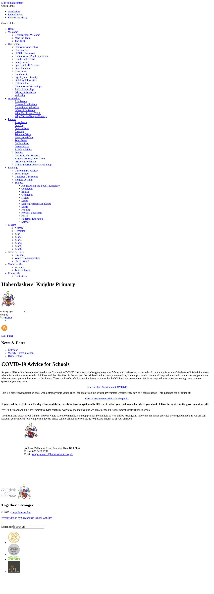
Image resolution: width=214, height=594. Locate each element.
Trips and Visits (23, 134)
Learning (13, 167)
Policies (19, 152)
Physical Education (31, 212)
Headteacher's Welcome (27, 34)
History (25, 197)
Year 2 (18, 236)
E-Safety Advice (23, 149)
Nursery (19, 227)
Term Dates (21, 140)
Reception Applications (27, 107)
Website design (9, 517)
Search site (7, 526)
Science (25, 221)
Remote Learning (24, 179)
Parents (12, 119)
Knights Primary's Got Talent (30, 158)
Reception (20, 230)
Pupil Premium (22, 68)
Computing (27, 188)
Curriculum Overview (26, 170)
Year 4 (18, 242)
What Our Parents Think (28, 113)
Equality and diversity (26, 77)
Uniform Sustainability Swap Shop (33, 164)
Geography (27, 194)
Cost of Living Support (27, 155)
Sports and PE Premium (27, 65)
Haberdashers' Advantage (28, 86)
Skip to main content (12, 2)
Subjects (19, 182)
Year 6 (18, 249)
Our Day (19, 125)
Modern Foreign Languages (36, 203)
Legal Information (21, 512)
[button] (15, 23)
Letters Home (22, 146)
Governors (20, 71)
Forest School (22, 173)
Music (24, 206)
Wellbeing (20, 95)
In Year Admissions (25, 110)
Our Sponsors (22, 50)
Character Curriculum (26, 176)
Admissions (14, 11)
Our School (14, 44)
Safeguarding (22, 62)
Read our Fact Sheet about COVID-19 (107, 387)
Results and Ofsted (25, 59)
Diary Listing (22, 261)
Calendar (19, 255)
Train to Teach (22, 270)
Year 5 (18, 245)
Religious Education (32, 218)
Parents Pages (15, 14)
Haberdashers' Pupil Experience (31, 56)
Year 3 (18, 239)
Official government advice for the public (107, 398)
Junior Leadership (24, 89)
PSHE (24, 215)
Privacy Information (25, 92)
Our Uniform (22, 128)
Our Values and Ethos (26, 47)
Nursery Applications (26, 104)
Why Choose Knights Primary (31, 116)
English (25, 191)
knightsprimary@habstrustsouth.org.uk (52, 454)
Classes (12, 224)
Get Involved (22, 143)
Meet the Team (22, 38)
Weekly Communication (27, 258)
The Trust (20, 41)
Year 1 (18, 233)
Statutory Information (26, 80)
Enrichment (21, 74)
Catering (19, 131)
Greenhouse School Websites (36, 517)
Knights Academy (17, 17)
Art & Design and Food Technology (40, 185)
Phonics (25, 209)
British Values (22, 83)
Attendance (21, 122)
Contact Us (14, 273)
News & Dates (16, 252)
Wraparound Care (24, 137)
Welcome (13, 31)
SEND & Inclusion (25, 53)
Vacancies (20, 267)
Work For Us (15, 264)
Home (11, 28)
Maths (24, 200)
